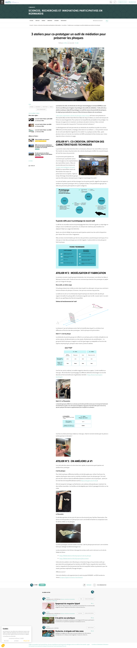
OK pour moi (26, 641)
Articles (37, 20)
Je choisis (16, 641)
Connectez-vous (123, 2)
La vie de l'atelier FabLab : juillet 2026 (43, 119)
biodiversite (38, 106)
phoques (32, 106)
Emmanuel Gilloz (40, 120)
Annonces (49, 20)
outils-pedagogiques (41, 109)
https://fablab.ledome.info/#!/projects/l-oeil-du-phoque (75, 556)
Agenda (43, 20)
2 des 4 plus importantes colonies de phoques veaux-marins (72, 115)
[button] (3, 645)
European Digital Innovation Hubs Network (71, 577)
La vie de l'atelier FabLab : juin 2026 (43, 124)
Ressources (63, 20)
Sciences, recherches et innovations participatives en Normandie (65, 12)
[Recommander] (94, 585)
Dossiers (56, 20)
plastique (80, 613)
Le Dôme (65, 43)
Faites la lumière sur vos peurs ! (42, 139)
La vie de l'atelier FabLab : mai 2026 (43, 130)
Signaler (32, 165)
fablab (51, 106)
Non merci (6, 641)
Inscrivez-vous (132, 2)
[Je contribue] (114, 2)
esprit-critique (91, 627)
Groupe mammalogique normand (65, 167)
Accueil (31, 20)
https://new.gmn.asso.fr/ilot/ (89, 481)
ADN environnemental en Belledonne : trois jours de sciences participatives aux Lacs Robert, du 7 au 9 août (44, 146)
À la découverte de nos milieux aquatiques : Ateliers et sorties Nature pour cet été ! (43, 154)
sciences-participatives (89, 599)
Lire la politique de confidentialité (9, 636)
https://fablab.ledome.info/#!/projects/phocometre (74, 559)
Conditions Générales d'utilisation (100, 644)
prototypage (45, 106)
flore (81, 599)
